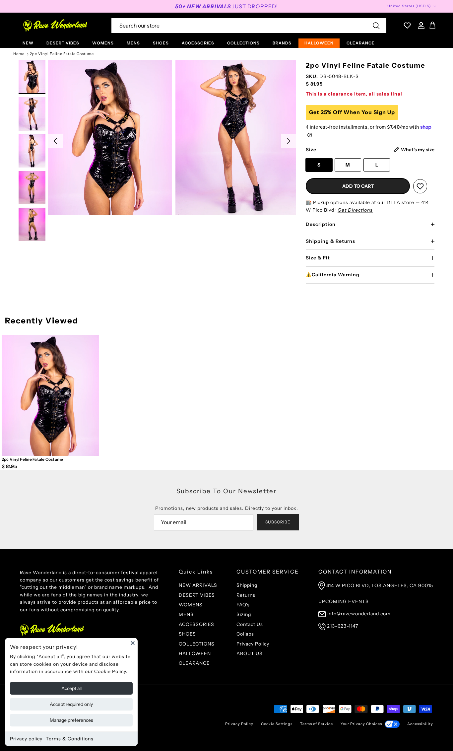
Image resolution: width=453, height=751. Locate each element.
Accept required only (71, 704)
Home (19, 54)
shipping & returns (330, 241)
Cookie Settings (276, 723)
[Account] (420, 26)
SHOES (161, 42)
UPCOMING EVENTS (343, 601)
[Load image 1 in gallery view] (110, 137)
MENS (133, 42)
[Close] (133, 643)
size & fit (318, 258)
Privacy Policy (252, 644)
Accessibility (420, 723)
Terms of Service (316, 723)
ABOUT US (249, 653)
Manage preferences (71, 720)
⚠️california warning (332, 275)
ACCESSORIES (198, 42)
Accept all (71, 688)
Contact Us (249, 624)
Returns (245, 595)
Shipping (246, 585)
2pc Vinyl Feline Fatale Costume (62, 54)
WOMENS (103, 42)
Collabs (245, 634)
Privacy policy (26, 739)
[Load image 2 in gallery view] (237, 137)
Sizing (243, 614)
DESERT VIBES (62, 42)
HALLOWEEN (319, 42)
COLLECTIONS (243, 42)
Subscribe (278, 521)
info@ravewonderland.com (359, 614)
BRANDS (282, 42)
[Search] (376, 26)
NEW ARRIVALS (198, 585)
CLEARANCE (361, 42)
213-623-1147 (342, 626)
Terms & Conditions (70, 739)
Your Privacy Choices (361, 723)
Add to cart (358, 186)
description (321, 224)
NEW (28, 42)
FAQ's (243, 605)
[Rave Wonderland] (55, 25)
